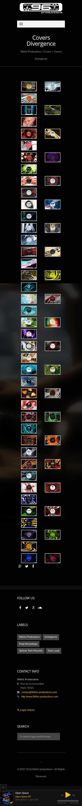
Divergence (51, 637)
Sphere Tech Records (31, 650)
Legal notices (27, 710)
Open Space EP (23, 796)
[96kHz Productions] (41, 8)
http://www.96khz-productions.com (39, 696)
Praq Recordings (28, 644)
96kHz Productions (30, 51)
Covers (47, 51)
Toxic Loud (53, 650)
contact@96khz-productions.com (39, 692)
